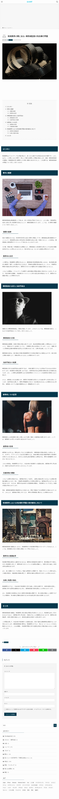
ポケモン (31, 787)
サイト (5, 703)
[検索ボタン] (57, 2)
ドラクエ (41, 785)
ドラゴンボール (48, 785)
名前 (6, 691)
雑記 (7, 772)
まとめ (9, 135)
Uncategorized (10, 736)
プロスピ (21, 787)
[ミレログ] (29, 2)
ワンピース (18, 790)
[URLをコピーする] (52, 650)
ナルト (4, 787)
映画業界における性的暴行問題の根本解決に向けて (21, 129)
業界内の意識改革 (14, 131)
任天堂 (24, 790)
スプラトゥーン (11, 785)
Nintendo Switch (21, 782)
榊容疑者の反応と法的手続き (15, 115)
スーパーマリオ (26, 785)
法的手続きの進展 (14, 119)
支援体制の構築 (14, 126)
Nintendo (14, 782)
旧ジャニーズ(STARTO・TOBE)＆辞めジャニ (18, 758)
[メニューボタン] (2, 2)
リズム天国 (11, 790)
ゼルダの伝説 (34, 785)
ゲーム (4, 785)
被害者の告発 (13, 124)
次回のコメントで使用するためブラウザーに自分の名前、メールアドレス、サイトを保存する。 (29, 709)
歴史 (32, 790)
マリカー (51, 787)
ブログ (7, 750)
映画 (28, 790)
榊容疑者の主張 (14, 117)
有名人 (8, 761)
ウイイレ (47, 782)
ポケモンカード (38, 787)
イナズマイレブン (40, 782)
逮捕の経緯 (12, 111)
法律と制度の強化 (14, 133)
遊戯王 (36, 790)
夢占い (8, 754)
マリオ (45, 787)
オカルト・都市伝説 (11, 739)
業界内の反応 (13, 113)
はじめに (9, 106)
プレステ (15, 787)
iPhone (8, 782)
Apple (4, 782)
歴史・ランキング (10, 765)
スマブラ (19, 785)
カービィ (53, 782)
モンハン (5, 790)
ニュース (10, 39)
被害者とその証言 (12, 122)
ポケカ (25, 787)
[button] (6, 650)
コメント (7, 671)
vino (28, 782)
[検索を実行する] (55, 725)
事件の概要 (10, 109)
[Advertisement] (29, 15)
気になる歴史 (9, 768)
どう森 (32, 782)
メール (6, 697)
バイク (9, 787)
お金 (7, 743)
